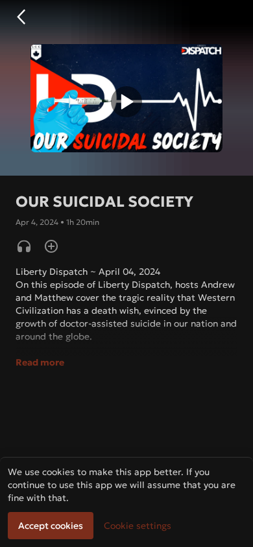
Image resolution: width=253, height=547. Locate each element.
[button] (20, 16)
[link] (137, 525)
